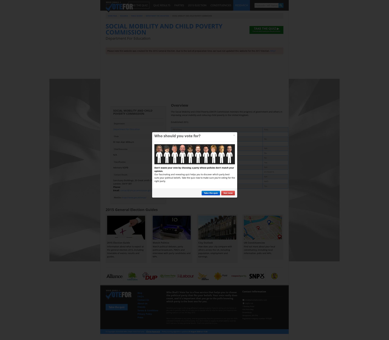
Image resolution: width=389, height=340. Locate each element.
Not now (228, 193)
